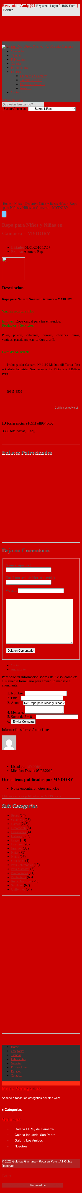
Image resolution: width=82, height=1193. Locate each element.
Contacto (16, 92)
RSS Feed (68, 6)
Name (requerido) (18, 565)
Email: (15, 698)
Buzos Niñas (58, 203)
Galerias (16, 63)
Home (7, 203)
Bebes (15, 815)
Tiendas (16, 55)
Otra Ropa (17, 861)
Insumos (16, 848)
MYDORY (34, 766)
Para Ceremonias (22, 865)
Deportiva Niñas (35, 203)
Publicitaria (18, 877)
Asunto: (16, 703)
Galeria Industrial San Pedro (35, 1135)
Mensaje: (17, 712)
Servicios (17, 885)
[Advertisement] (41, 154)
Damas (15, 824)
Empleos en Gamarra (33, 76)
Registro (42, 6)
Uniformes (18, 889)
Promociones (19, 67)
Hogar (15, 840)
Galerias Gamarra (15, 1185)
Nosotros (25, 88)
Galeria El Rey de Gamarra (34, 1129)
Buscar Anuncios (14, 108)
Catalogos (17, 820)
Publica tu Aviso (12, 100)
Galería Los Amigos (29, 1140)
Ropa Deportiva (21, 881)
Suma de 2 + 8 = (23, 717)
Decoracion (18, 828)
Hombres (17, 844)
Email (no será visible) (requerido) (30, 578)
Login (54, 6)
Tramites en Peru (31, 80)
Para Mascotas (20, 869)
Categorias (17, 1051)
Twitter (8, 10)
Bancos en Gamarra (32, 84)
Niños (15, 856)
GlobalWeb (55, 1185)
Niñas (18, 203)
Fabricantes (18, 59)
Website (11, 590)
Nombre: (17, 693)
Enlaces (16, 72)
